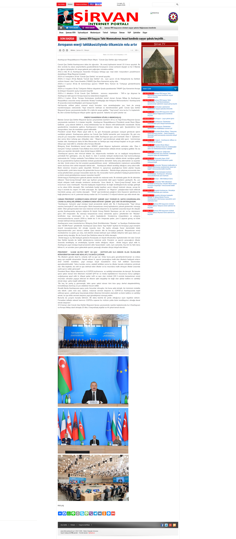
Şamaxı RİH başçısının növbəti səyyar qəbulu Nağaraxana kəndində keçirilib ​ (161, 113)
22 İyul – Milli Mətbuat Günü (163, 179)
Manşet (87, 50)
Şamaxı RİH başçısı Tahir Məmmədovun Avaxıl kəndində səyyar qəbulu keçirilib (160, 95)
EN (98, 4)
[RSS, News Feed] (174, 525)
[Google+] (67, 50)
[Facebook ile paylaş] (162, 525)
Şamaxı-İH (79, 50)
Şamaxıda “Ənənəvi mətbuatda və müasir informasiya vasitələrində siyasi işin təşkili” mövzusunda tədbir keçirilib (162, 167)
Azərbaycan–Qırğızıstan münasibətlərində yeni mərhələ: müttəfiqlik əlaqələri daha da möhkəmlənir (162, 153)
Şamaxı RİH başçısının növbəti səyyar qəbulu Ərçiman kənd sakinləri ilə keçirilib (161, 212)
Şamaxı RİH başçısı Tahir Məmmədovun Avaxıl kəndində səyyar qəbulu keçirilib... (122, 38)
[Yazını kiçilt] (136, 50)
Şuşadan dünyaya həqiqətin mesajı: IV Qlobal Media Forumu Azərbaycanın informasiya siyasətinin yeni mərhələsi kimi (162, 198)
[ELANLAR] (73, 28)
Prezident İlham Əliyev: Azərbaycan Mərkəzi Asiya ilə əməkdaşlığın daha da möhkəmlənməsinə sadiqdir (162, 147)
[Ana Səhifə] (61, 28)
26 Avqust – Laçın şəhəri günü (116, 28)
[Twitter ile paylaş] (166, 525)
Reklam (70, 4)
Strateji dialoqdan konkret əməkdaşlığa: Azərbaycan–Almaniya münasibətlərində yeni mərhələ (160, 174)
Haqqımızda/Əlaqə (81, 4)
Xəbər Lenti (147, 89)
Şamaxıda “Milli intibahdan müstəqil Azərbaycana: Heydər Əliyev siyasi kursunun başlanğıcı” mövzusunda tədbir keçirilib (162, 184)
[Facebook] (60, 50)
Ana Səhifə (61, 4)
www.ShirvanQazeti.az (67, 531)
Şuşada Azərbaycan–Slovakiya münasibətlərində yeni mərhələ (161, 191)
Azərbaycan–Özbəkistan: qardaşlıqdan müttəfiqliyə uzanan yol (160, 127)
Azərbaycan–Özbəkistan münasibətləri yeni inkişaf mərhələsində (161, 122)
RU (92, 4)
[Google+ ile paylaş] (170, 525)
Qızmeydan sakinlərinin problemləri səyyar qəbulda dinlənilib (160, 108)
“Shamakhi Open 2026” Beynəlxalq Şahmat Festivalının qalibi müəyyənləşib (160, 160)
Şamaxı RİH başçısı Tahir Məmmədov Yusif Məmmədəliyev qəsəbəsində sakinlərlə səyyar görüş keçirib (162, 102)
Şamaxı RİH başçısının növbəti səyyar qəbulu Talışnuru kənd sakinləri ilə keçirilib (161, 205)
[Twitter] (63, 50)
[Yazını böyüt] (131, 50)
